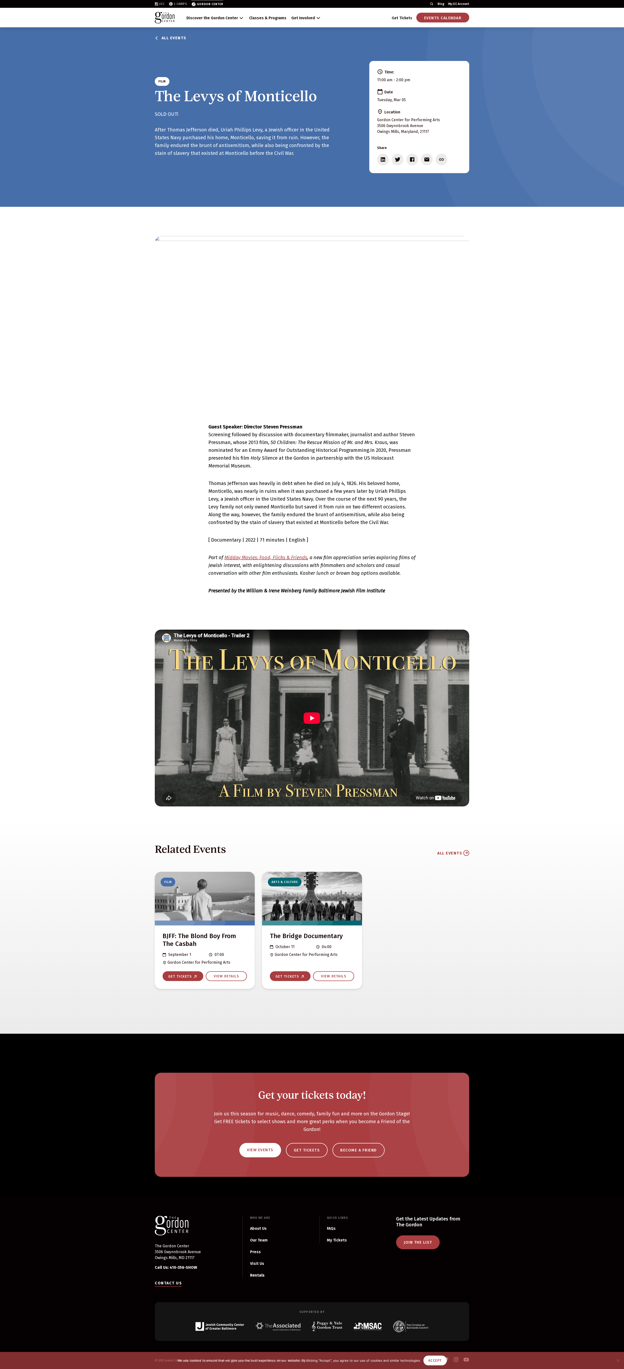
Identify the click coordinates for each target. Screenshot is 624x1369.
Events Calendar (443, 18)
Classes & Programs (267, 18)
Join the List (418, 1242)
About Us (258, 1228)
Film (162, 81)
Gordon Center (210, 4)
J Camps (180, 4)
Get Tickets (402, 18)
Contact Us (168, 1283)
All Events (174, 38)
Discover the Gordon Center (212, 18)
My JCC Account (458, 4)
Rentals (257, 1275)
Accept (435, 1361)
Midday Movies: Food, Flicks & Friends (265, 557)
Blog (441, 4)
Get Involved (303, 18)
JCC (162, 4)
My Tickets (337, 1240)
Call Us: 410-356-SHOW (176, 1267)
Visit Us (257, 1263)
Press (255, 1252)
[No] (617, 1360)
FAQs (331, 1228)
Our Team (259, 1240)
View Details (226, 976)
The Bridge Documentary (306, 936)
